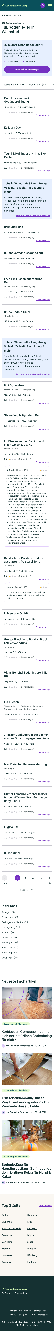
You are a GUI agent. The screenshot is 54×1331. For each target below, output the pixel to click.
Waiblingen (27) (10, 942)
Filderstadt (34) (10, 917)
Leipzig (31, 1235)
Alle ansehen (45, 1205)
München (7, 1221)
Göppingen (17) (10, 957)
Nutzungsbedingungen (19, 1315)
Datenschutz (25, 1310)
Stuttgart (32, 1228)
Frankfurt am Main (11, 1228)
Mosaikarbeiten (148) (13, 84)
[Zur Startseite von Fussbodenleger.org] (14, 5)
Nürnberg (32, 1255)
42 (5, 883)
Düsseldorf (7, 1235)
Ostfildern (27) (9, 937)
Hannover (7, 1255)
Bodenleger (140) (38, 84)
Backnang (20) (9, 952)
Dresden (31, 1248)
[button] (42, 5)
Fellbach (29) (8, 932)
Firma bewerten (43, 115)
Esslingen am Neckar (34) (15, 922)
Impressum (43, 1315)
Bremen (6, 1248)
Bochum (31, 1262)
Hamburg (32, 1215)
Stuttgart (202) (10, 912)
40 (40, 877)
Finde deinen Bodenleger (27, 69)
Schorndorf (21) (10, 947)
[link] (27, 107)
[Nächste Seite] (49, 883)
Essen (30, 1241)
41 (48, 877)
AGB (34, 1315)
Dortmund (7, 1241)
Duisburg (6, 1262)
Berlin (5, 1215)
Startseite (6, 15)
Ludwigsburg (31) (11, 927)
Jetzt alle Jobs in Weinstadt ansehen (33, 215)
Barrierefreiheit (39, 1310)
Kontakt (13, 1310)
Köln (29, 1221)
